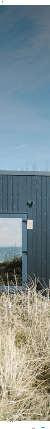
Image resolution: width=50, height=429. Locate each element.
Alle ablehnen (38, 427)
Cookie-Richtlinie (23, 425)
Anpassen (33, 427)
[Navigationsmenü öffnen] (48, 2)
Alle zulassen (43, 427)
